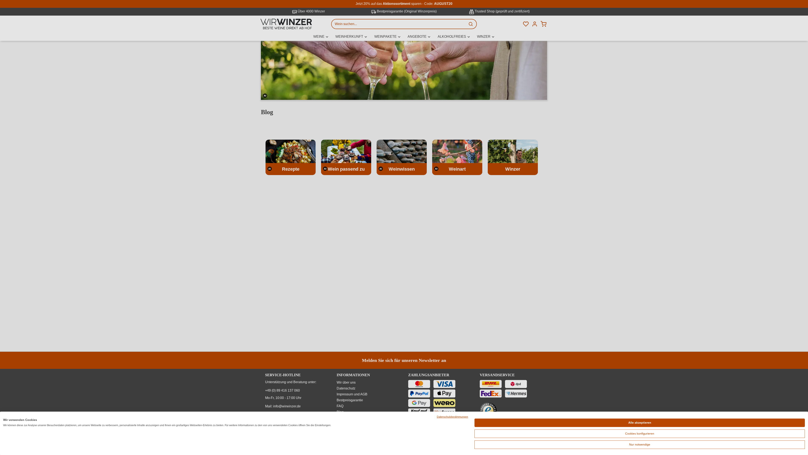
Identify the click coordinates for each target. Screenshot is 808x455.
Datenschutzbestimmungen (452, 416)
